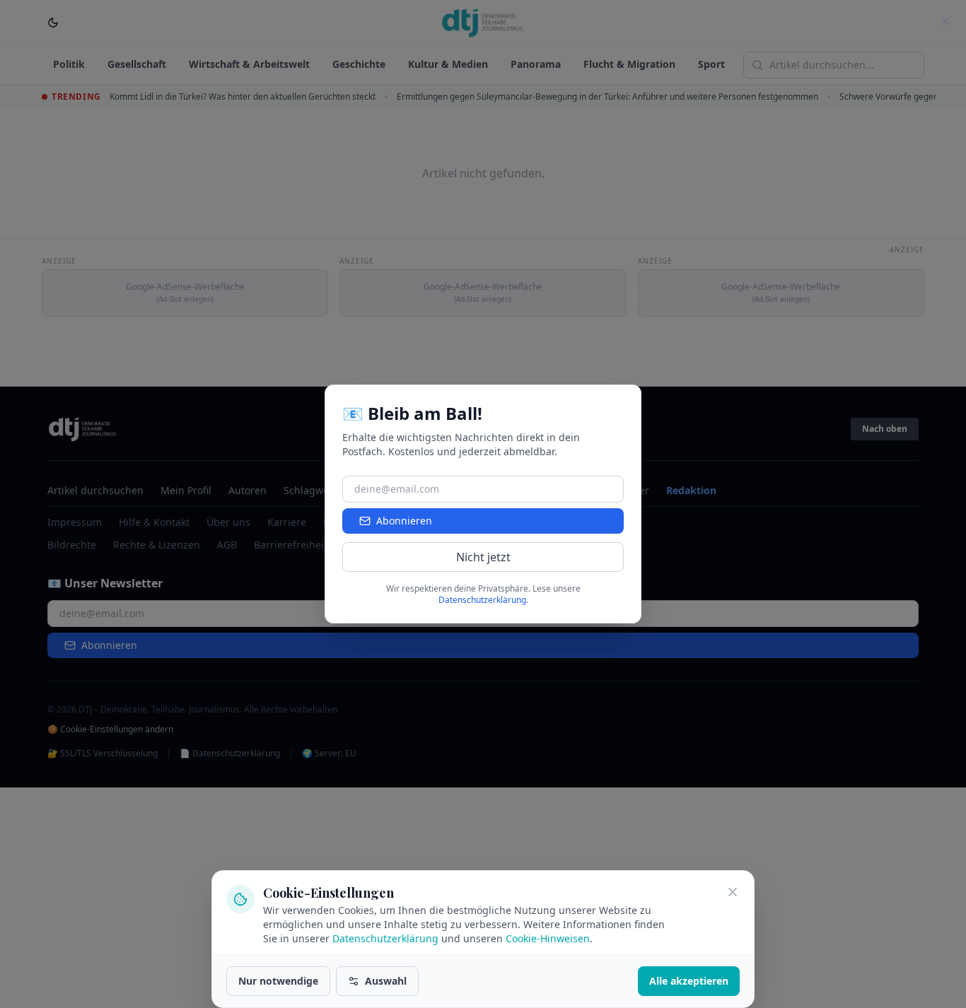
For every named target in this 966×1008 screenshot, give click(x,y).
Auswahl (386, 981)
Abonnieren (404, 520)
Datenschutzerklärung (385, 938)
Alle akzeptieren (688, 981)
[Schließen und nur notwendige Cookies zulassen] (733, 892)
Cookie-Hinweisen (548, 938)
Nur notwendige (278, 981)
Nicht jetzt (483, 557)
